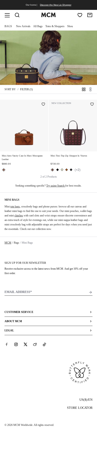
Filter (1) (26, 89)
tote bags (15, 206)
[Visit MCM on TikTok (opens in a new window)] (44, 344)
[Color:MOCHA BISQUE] (4, 170)
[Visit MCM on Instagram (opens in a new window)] (16, 344)
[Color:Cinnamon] (52, 170)
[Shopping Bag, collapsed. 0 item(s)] (89, 15)
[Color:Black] (57, 170)
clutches (18, 215)
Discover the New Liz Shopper (55, 5)
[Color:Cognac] (66, 170)
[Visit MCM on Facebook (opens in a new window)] (7, 344)
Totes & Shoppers (55, 26)
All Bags (38, 26)
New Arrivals (23, 26)
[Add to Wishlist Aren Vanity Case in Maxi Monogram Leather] (43, 105)
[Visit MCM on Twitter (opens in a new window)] (25, 344)
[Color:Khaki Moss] (71, 170)
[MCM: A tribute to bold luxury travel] (48, 16)
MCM (8, 242)
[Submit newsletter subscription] (90, 292)
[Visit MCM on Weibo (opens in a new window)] (35, 344)
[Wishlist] (80, 15)
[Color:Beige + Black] (62, 170)
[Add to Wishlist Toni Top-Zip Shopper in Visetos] (92, 105)
